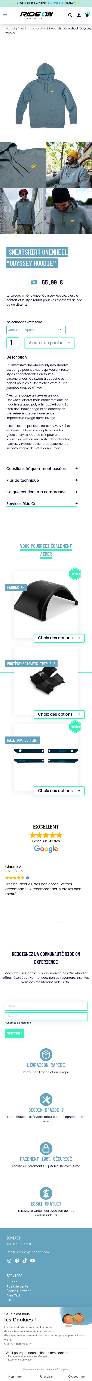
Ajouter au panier (45, 343)
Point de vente (17, 1286)
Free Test (13, 1295)
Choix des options (55, 638)
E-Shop (12, 1282)
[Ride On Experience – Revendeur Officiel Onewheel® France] (34, 15)
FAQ (10, 1300)
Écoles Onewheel (19, 1291)
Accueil (10, 28)
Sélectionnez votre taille (24, 322)
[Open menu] (4, 15)
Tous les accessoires (32, 28)
